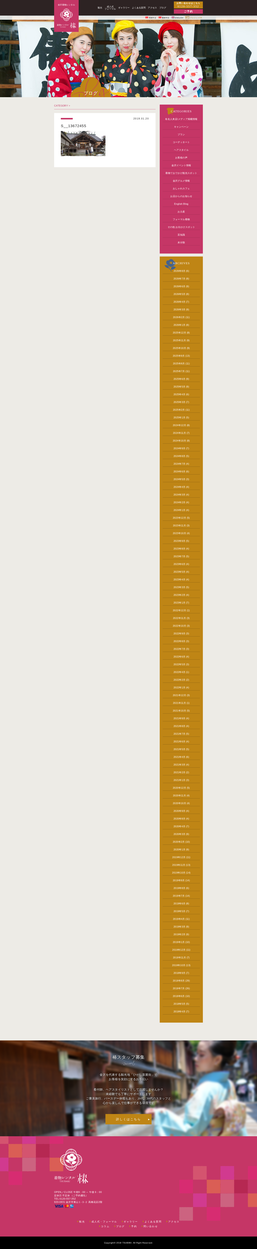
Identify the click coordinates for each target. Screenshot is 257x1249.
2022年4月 (179, 672)
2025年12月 (179, 332)
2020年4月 (179, 826)
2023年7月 (179, 556)
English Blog (181, 204)
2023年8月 (179, 548)
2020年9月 (179, 811)
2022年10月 (179, 626)
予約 (134, 1226)
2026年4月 (179, 302)
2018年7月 (179, 988)
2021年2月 (179, 772)
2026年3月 (179, 309)
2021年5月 (179, 749)
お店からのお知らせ (181, 196)
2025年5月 (179, 386)
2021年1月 (179, 780)
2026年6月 (179, 286)
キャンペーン (181, 127)
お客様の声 (181, 157)
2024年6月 (179, 471)
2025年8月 (179, 363)
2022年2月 (179, 680)
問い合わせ (151, 1226)
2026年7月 (179, 278)
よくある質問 (153, 1222)
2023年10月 (179, 533)
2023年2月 (179, 595)
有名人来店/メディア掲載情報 (181, 119)
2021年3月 (179, 764)
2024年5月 (179, 479)
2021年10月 (179, 710)
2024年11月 (179, 433)
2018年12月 (178, 950)
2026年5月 (179, 294)
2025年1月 (179, 417)
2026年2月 (179, 317)
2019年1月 (179, 942)
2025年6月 (179, 379)
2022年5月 (179, 664)
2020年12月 (179, 788)
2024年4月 (179, 487)
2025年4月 (179, 394)
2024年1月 (179, 510)
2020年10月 (179, 803)
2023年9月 (179, 541)
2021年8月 (179, 726)
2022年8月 (179, 641)
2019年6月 (179, 903)
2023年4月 (179, 579)
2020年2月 (179, 842)
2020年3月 (179, 834)
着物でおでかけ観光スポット (181, 173)
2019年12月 (178, 857)
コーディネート (181, 142)
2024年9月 (179, 448)
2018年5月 (179, 1004)
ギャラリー (131, 1222)
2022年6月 (179, 656)
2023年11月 (179, 525)
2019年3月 (179, 926)
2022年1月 (179, 687)
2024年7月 (179, 464)
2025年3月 (179, 402)
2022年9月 (179, 633)
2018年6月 (179, 996)
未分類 (181, 242)
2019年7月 (179, 896)
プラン (181, 134)
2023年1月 (179, 602)
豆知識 (181, 235)
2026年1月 (179, 325)
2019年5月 (179, 911)
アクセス (174, 1222)
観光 (82, 1222)
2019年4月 (179, 919)
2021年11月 (179, 703)
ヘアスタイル (181, 150)
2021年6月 (179, 741)
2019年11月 (178, 865)
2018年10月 (178, 965)
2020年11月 (179, 795)
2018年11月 (179, 957)
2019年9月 (179, 880)
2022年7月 (179, 649)
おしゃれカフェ (181, 188)
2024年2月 (179, 502)
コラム (105, 1226)
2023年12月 (179, 518)
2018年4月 (179, 1011)
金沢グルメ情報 (181, 181)
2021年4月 (179, 757)
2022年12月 (179, 610)
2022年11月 (179, 618)
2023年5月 (179, 572)
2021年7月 (179, 734)
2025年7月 (179, 371)
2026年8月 (179, 271)
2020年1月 (179, 849)
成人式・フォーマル (104, 1222)
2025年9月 (179, 356)
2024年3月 (179, 494)
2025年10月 (179, 348)
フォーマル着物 (181, 219)
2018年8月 (179, 980)
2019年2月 (179, 934)
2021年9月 (179, 718)
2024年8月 (179, 456)
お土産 (181, 211)
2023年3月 (179, 587)
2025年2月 (179, 410)
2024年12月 (179, 425)
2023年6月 (179, 564)
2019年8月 (179, 888)
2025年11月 (179, 340)
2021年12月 (179, 695)
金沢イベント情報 (181, 165)
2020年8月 (179, 818)
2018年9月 (179, 973)
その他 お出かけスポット (181, 227)
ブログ (120, 1226)
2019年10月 (178, 872)
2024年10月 (179, 440)
